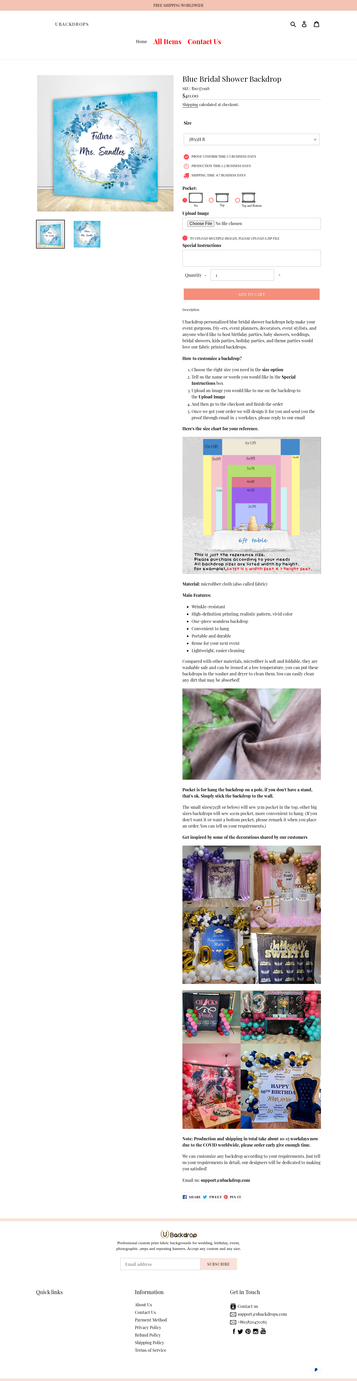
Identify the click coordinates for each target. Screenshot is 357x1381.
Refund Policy (148, 1335)
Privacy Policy (148, 1327)
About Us (143, 1304)
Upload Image (195, 213)
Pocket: (189, 188)
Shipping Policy (149, 1342)
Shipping (190, 104)
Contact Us (145, 1312)
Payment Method (151, 1320)
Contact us (248, 1306)
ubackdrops (72, 24)
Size (188, 123)
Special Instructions (201, 245)
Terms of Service (150, 1350)
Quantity (193, 275)
